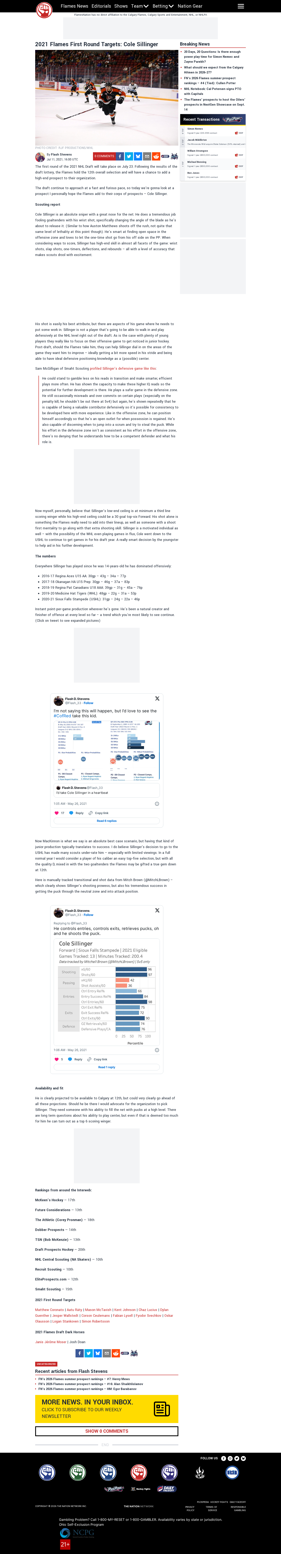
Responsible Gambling (238, 1509)
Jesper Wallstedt (65, 1315)
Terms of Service (211, 1509)
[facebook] (120, 156)
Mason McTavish (98, 1309)
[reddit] (156, 156)
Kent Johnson (125, 1309)
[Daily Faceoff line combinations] (165, 156)
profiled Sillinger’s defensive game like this (123, 368)
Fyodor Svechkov (148, 1315)
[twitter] (129, 156)
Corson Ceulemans (95, 1315)
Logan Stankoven (65, 1321)
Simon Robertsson (96, 1321)
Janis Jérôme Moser (50, 1342)
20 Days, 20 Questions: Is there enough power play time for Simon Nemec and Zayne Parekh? (212, 57)
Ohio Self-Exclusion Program (81, 1524)
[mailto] (147, 156)
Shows (121, 6)
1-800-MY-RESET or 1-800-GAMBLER (127, 1519)
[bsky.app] (138, 156)
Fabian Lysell (123, 1315)
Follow (88, 703)
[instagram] (230, 1458)
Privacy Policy (189, 1509)
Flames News (74, 6)
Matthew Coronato (49, 1309)
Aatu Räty (74, 1309)
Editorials (101, 6)
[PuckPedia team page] (174, 156)
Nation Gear (190, 6)
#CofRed (62, 715)
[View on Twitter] (157, 701)
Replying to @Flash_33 (70, 923)
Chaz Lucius (148, 1309)
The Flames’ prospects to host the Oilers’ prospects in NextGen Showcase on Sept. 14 (214, 105)
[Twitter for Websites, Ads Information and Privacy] (157, 803)
